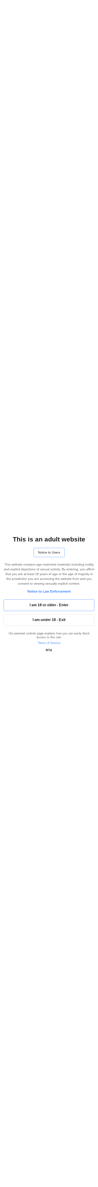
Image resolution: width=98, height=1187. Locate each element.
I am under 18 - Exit (49, 620)
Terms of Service (49, 643)
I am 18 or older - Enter (49, 605)
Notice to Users (49, 552)
